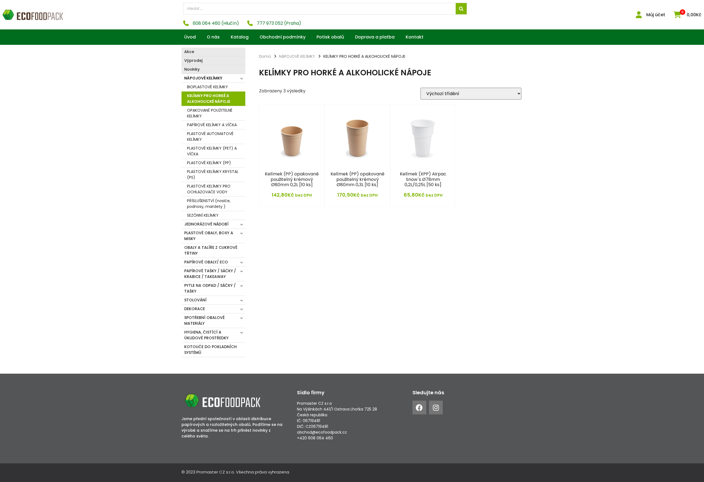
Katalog (240, 37)
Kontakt (415, 37)
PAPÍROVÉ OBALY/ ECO (206, 262)
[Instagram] (436, 407)
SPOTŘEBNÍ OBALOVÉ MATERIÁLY (204, 320)
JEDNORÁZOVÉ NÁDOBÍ (206, 224)
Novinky (192, 69)
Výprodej (193, 60)
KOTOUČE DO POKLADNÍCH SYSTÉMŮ (210, 349)
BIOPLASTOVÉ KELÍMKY (207, 87)
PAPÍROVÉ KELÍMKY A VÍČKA (212, 125)
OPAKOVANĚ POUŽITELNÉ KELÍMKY (209, 113)
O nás (213, 37)
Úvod (190, 37)
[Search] (461, 8)
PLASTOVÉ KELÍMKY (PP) (209, 163)
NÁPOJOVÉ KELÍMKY (203, 78)
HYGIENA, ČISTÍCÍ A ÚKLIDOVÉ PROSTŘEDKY (206, 335)
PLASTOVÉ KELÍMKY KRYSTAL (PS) (212, 174)
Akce (189, 51)
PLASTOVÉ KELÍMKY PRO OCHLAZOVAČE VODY (208, 189)
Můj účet (655, 15)
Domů (265, 56)
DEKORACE (194, 309)
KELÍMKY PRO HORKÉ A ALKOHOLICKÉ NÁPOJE (208, 98)
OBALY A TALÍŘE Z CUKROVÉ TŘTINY (210, 250)
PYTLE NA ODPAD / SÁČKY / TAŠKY (210, 288)
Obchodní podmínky (283, 37)
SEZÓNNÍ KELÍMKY (203, 215)
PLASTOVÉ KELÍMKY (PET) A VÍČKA (212, 151)
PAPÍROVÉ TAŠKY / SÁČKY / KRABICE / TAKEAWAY (210, 273)
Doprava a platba (375, 37)
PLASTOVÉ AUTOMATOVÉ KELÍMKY (210, 136)
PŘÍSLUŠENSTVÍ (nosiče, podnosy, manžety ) (208, 203)
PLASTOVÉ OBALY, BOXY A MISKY (208, 235)
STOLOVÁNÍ (195, 300)
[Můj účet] (638, 14)
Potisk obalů (330, 37)
